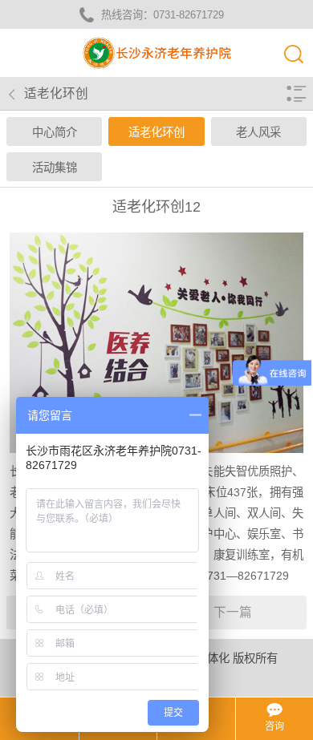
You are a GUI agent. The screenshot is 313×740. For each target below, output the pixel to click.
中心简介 (54, 132)
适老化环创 (156, 132)
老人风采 (258, 132)
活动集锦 (54, 167)
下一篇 (232, 612)
